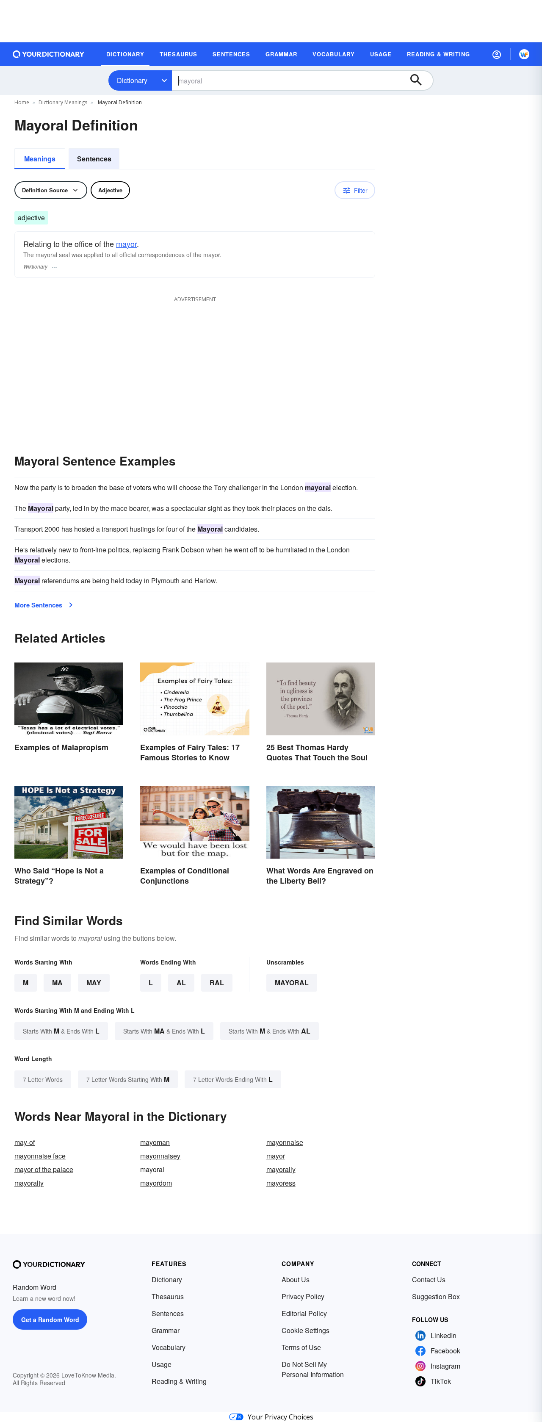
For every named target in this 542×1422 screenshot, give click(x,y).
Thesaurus (168, 1296)
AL (181, 982)
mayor (126, 243)
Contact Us (428, 1279)
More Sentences (38, 605)
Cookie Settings (305, 1330)
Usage (161, 1364)
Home (21, 102)
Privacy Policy (303, 1296)
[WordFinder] (524, 54)
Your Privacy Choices (280, 1417)
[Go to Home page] (49, 54)
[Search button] (420, 80)
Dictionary (132, 80)
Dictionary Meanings (63, 102)
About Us (296, 1279)
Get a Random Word (50, 1319)
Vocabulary (168, 1347)
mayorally (281, 1169)
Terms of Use (301, 1347)
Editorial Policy (304, 1313)
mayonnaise (284, 1142)
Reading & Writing (179, 1381)
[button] (497, 54)
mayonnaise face (40, 1156)
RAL (217, 982)
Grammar (166, 1330)
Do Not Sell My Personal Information (313, 1369)
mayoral (292, 982)
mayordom (156, 1183)
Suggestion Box (436, 1296)
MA (57, 982)
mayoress (281, 1183)
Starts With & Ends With (61, 1031)
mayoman (155, 1142)
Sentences (94, 159)
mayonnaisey (160, 1156)
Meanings (39, 159)
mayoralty (29, 1183)
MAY (93, 982)
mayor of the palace (43, 1169)
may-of (24, 1142)
